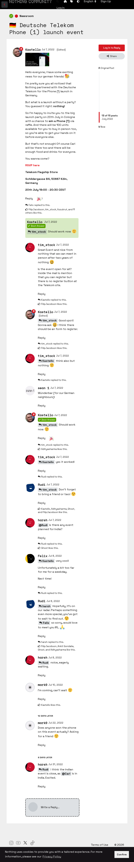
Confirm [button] (122, 854)
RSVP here (32, 165)
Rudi (45, 663)
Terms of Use (100, 845)
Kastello (48, 361)
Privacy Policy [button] (52, 856)
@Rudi (43, 525)
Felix (46, 623)
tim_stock (39, 232)
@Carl (66, 773)
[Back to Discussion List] (4, 4)
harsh (46, 606)
